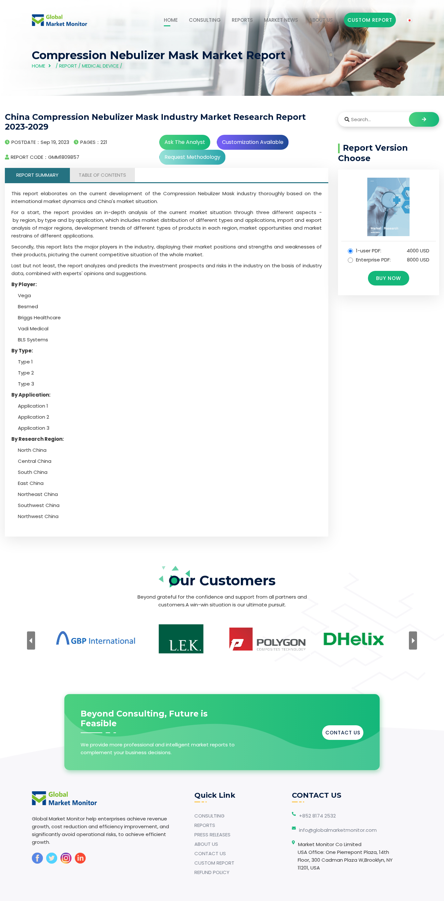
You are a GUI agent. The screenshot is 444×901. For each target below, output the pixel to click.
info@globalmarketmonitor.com (338, 830)
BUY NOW (388, 278)
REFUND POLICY (211, 872)
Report (68, 65)
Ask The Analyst (184, 142)
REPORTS (242, 20)
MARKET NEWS (281, 20)
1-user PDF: (392, 250)
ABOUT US (321, 20)
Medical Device (100, 65)
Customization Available (252, 142)
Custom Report (369, 20)
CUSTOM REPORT (214, 862)
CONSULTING (205, 20)
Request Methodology (192, 157)
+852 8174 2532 (317, 815)
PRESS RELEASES (212, 834)
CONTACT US (342, 732)
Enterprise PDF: (392, 259)
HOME (171, 20)
